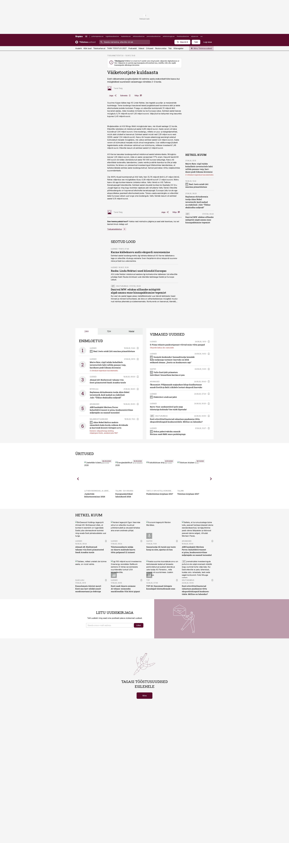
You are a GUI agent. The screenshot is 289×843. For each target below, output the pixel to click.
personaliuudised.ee (154, 36)
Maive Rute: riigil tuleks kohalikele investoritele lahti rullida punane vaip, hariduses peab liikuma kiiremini (108, 365)
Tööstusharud (99, 48)
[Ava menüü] (86, 36)
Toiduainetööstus (114, 229)
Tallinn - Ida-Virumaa (124, 491)
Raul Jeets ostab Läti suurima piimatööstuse (114, 351)
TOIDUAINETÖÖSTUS (115, 56)
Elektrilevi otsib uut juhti (165, 397)
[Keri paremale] (211, 479)
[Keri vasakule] (78, 479)
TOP (148, 580)
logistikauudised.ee (112, 36)
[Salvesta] (137, 348)
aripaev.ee (194, 36)
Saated (153, 369)
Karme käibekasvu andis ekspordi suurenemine (140, 252)
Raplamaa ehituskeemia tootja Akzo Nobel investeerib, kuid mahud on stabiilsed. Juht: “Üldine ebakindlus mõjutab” (197, 202)
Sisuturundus (160, 48)
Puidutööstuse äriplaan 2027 (159, 494)
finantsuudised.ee (183, 36)
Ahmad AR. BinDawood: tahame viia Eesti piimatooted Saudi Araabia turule (89, 550)
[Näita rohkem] (201, 36)
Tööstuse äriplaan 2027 (188, 494)
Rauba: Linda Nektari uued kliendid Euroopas (138, 270)
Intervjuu (94, 389)
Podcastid (132, 48)
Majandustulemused (99, 419)
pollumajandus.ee (97, 36)
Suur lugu (79, 580)
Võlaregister (178, 48)
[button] (109, 625)
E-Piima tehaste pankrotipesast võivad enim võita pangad (177, 345)
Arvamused (94, 404)
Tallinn (180, 491)
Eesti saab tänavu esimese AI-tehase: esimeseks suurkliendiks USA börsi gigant (125, 589)
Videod (141, 48)
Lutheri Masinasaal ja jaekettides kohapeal (103, 491)
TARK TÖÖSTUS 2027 (117, 48)
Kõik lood (87, 48)
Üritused (149, 48)
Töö (170, 48)
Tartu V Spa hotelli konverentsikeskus (163, 491)
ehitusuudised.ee (138, 36)
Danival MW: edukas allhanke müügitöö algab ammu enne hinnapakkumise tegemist (138, 291)
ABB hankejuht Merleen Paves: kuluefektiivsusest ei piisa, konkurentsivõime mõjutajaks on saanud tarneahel (111, 410)
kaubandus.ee (126, 36)
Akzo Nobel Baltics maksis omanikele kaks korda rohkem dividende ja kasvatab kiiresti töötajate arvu (109, 425)
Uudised (114, 249)
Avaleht (78, 48)
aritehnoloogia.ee (169, 36)
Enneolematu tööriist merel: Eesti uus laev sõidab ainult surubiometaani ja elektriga (88, 589)
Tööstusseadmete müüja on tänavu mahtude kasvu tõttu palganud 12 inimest (123, 550)
